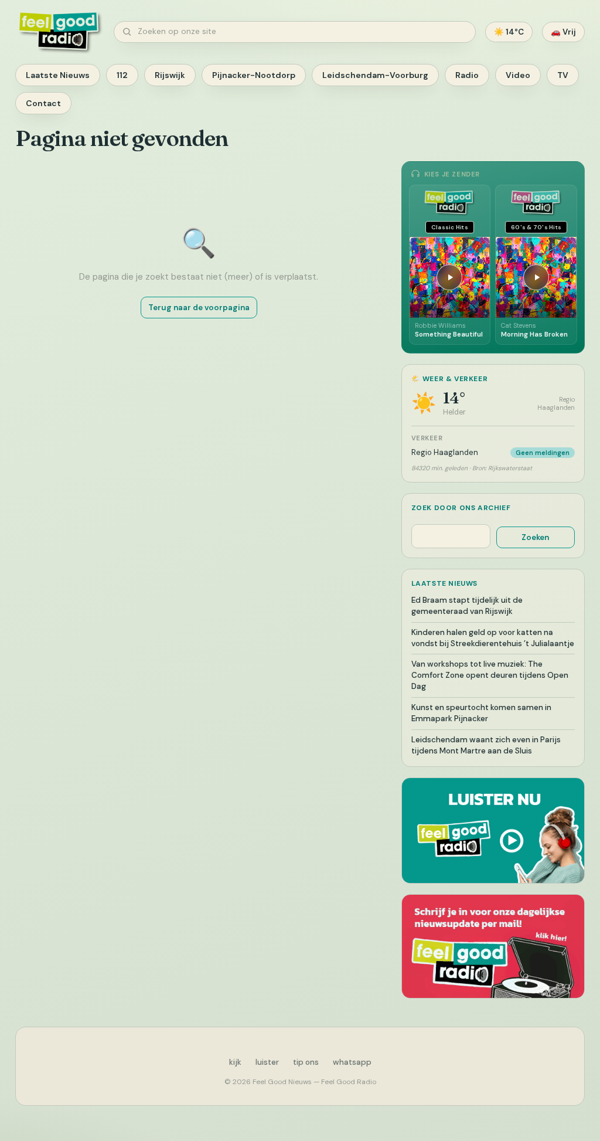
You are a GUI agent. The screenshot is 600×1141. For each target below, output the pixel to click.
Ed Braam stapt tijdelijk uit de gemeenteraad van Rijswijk (467, 605)
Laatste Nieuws (58, 75)
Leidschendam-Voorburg (375, 75)
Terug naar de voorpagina (199, 308)
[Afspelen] (449, 277)
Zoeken (535, 537)
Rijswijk (170, 75)
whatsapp (352, 1062)
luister (267, 1062)
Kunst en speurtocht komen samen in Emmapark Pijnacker (481, 713)
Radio (467, 75)
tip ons (306, 1062)
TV (562, 75)
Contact (43, 103)
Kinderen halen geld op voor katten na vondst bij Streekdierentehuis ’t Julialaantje (492, 637)
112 (122, 75)
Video (518, 75)
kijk (235, 1062)
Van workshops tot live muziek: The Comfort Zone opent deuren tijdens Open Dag (489, 675)
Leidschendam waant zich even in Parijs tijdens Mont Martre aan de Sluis (486, 745)
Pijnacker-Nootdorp (253, 75)
